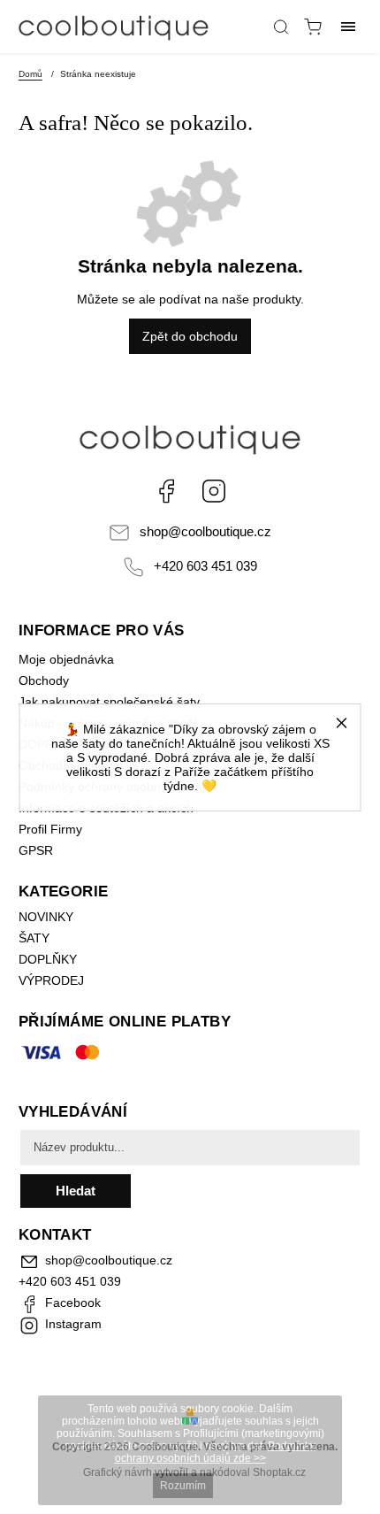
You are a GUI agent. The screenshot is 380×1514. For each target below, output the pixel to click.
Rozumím (183, 1485)
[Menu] (348, 26)
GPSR (36, 850)
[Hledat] (281, 26)
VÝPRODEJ (51, 980)
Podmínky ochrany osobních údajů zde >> (215, 1452)
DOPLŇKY (48, 959)
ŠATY (36, 938)
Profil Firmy (50, 829)
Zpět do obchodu (190, 336)
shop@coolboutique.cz (205, 531)
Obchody (44, 680)
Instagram (214, 491)
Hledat (75, 1190)
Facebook (166, 491)
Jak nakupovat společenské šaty (109, 702)
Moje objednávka (66, 659)
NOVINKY (46, 917)
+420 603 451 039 (205, 565)
